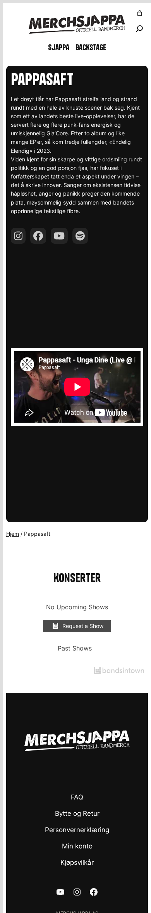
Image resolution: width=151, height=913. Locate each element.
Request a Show (82, 626)
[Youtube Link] (59, 236)
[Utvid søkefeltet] (139, 28)
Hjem (12, 533)
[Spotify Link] (80, 236)
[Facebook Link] (38, 236)
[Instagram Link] (18, 236)
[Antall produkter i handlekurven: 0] (140, 13)
